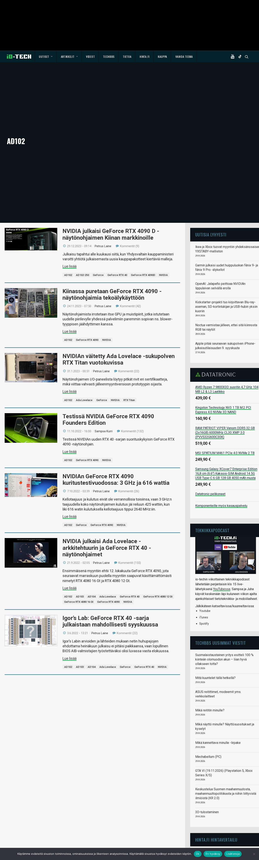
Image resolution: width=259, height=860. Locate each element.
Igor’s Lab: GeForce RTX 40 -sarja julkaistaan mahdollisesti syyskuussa (110, 621)
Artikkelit (67, 56)
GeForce (98, 275)
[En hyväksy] (254, 854)
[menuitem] (45, 56)
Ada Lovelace (84, 400)
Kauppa (162, 56)
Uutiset (44, 56)
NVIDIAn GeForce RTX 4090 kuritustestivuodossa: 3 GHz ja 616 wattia (116, 479)
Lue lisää (69, 266)
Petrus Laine (103, 246)
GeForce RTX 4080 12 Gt (157, 596)
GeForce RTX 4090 (87, 339)
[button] (233, 56)
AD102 (68, 275)
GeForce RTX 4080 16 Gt (78, 601)
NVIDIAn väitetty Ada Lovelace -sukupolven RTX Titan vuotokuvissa (119, 359)
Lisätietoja (233, 853)
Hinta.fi (145, 56)
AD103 (80, 596)
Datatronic (216, 374)
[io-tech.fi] (19, 57)
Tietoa (127, 56)
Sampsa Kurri (104, 431)
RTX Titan (129, 400)
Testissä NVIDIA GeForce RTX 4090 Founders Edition (108, 419)
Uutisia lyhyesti (210, 234)
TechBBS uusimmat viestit (220, 643)
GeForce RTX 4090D (143, 275)
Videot (90, 56)
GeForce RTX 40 (117, 275)
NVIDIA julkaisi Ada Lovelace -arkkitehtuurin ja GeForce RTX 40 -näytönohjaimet (107, 548)
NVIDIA (163, 275)
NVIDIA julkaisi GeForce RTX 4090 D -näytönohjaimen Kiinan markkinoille (111, 234)
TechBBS (109, 56)
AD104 (92, 596)
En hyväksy (213, 853)
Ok (198, 853)
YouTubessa (221, 589)
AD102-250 (82, 275)
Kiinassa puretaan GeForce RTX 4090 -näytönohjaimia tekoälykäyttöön (112, 294)
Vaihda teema (184, 56)
